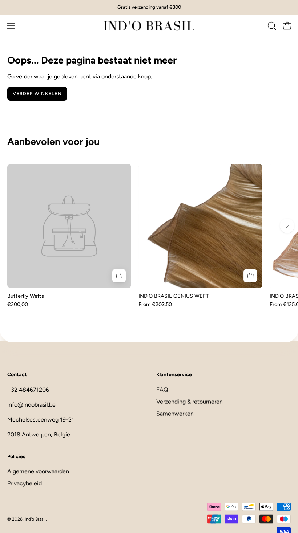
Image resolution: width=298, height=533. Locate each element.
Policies (16, 456)
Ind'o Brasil (35, 518)
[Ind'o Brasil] (149, 25)
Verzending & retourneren (189, 401)
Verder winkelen (37, 93)
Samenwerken (175, 413)
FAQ (162, 389)
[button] (271, 26)
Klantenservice (174, 374)
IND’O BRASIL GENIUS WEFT (173, 295)
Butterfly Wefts (25, 295)
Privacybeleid (24, 483)
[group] (149, 7)
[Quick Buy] (119, 275)
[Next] (287, 226)
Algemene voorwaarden (38, 471)
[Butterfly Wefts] (69, 226)
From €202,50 (155, 304)
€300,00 (17, 304)
